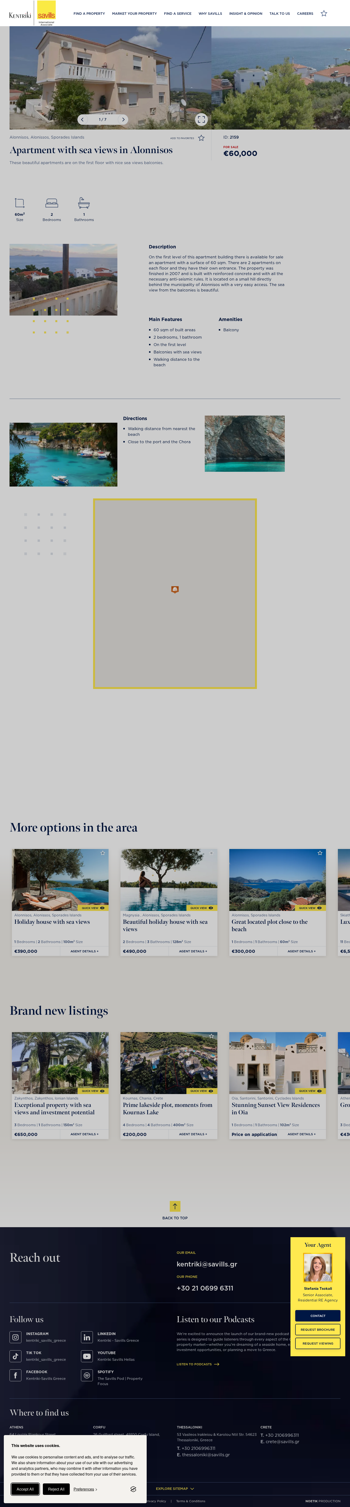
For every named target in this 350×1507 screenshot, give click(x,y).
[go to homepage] (33, 13)
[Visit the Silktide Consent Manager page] (133, 1489)
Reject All (56, 1489)
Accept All (25, 1489)
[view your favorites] (323, 14)
